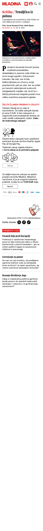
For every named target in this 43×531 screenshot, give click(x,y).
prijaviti (34, 150)
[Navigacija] (39, 4)
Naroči (10, 186)
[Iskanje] (35, 4)
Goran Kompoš (12, 25)
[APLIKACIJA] (26, 4)
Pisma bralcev (12, 218)
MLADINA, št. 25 (8, 28)
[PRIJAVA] (31, 4)
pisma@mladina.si (34, 218)
